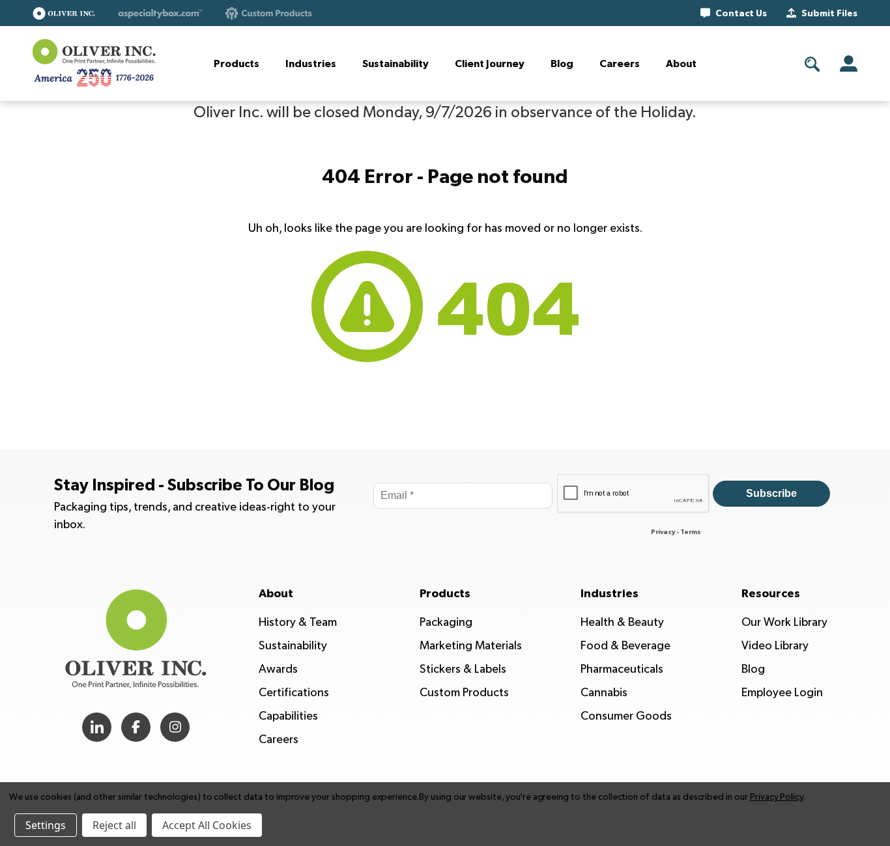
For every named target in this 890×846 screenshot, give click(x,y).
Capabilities (288, 716)
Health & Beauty (622, 622)
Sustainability (395, 64)
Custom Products (464, 692)
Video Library (775, 646)
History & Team (298, 622)
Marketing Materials (471, 646)
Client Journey (489, 64)
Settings (45, 825)
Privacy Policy (776, 796)
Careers (619, 64)
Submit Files (829, 13)
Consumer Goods (626, 716)
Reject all (114, 825)
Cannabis (604, 692)
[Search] (812, 64)
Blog (562, 64)
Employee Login (782, 692)
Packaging (446, 622)
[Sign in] (848, 63)
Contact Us (741, 13)
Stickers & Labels (463, 669)
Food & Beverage (625, 646)
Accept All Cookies (206, 825)
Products (236, 64)
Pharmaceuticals (622, 669)
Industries (310, 64)
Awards (278, 669)
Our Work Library (784, 622)
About (681, 64)
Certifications (294, 692)
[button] (64, 13)
